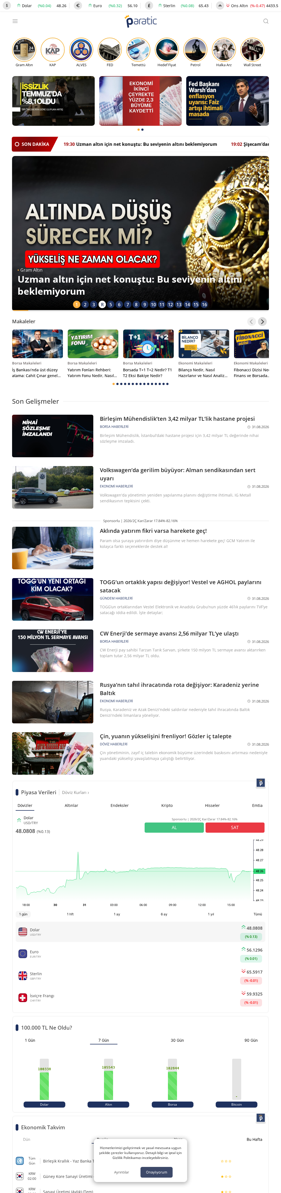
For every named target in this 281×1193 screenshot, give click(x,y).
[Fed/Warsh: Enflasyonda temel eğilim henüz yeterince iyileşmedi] (227, 101)
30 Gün (177, 1040)
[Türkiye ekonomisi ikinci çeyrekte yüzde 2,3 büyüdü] (140, 101)
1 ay (117, 914)
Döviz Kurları (75, 792)
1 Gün (30, 1040)
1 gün (23, 914)
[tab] (138, 130)
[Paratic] (140, 22)
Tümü (258, 914)
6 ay (164, 914)
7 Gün (104, 1040)
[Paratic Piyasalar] (260, 782)
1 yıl (211, 914)
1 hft (70, 914)
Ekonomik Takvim (43, 1127)
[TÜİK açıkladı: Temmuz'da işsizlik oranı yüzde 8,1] (53, 101)
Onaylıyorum (156, 1172)
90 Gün (251, 1040)
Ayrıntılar (121, 1172)
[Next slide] (262, 321)
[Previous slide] (251, 321)
